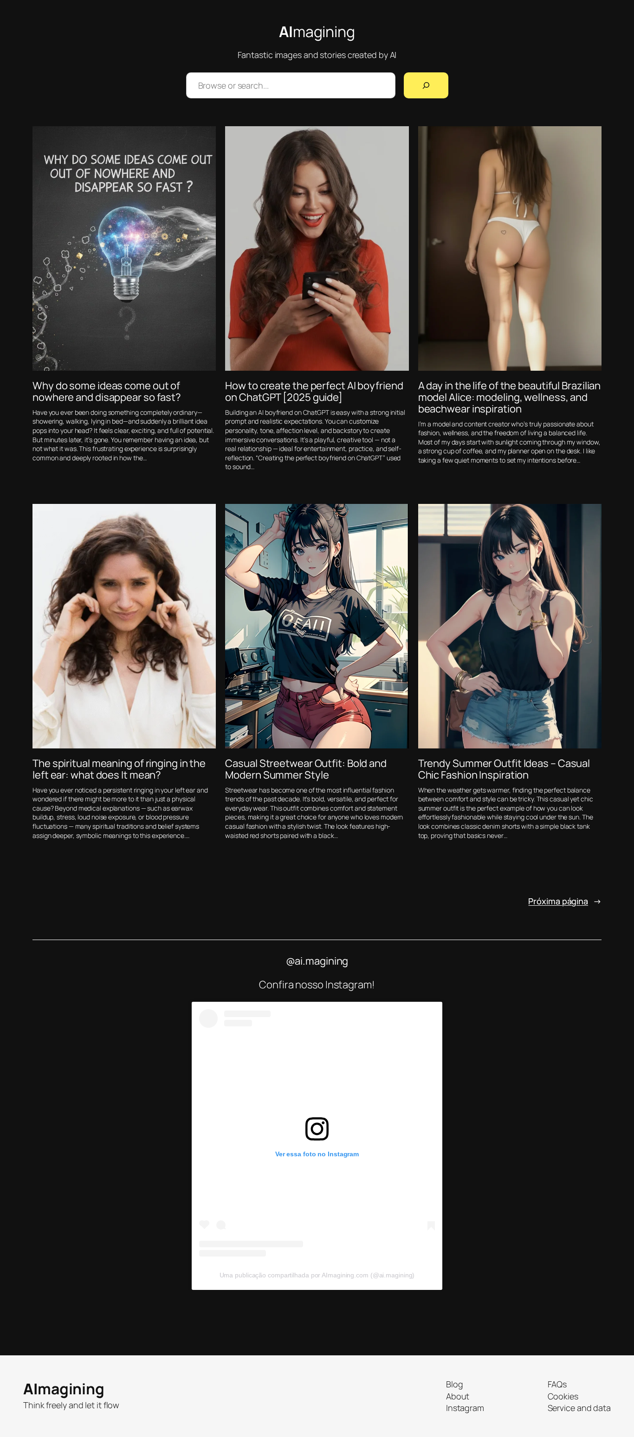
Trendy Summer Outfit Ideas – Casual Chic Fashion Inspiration (504, 769)
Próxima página (565, 901)
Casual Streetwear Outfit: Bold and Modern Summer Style (306, 769)
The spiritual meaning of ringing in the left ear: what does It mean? (119, 769)
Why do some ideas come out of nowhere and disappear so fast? (106, 391)
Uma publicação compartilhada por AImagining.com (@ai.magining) (317, 1275)
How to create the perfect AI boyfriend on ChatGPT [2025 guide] (314, 391)
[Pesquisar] (426, 85)
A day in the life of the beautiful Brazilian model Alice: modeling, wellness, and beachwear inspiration (509, 397)
